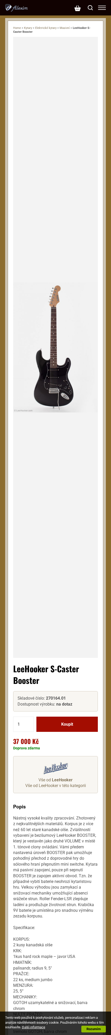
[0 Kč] (77, 7)
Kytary (28, 28)
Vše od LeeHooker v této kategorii (55, 785)
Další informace (33, 1027)
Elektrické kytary (46, 28)
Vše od (55, 779)
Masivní (65, 28)
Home (17, 28)
